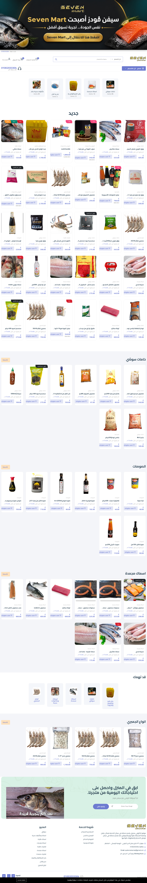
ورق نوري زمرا (41, 240)
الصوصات (19, 238)
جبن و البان (55, 94)
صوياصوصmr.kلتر (88, 500)
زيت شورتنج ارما (40, 194)
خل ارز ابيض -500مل (39, 284)
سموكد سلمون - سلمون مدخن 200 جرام (104, 607)
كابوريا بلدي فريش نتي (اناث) (59, 240)
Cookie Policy (71, 879)
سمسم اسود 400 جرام (13, 328)
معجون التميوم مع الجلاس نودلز (83, 194)
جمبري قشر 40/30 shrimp (61, 194)
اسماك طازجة (18, 146)
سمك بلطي (17, 148)
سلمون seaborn (40, 607)
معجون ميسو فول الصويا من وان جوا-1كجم (128, 393)
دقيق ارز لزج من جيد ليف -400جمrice (82, 328)
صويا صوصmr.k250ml (62, 500)
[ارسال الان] (56, 59)
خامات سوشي (110, 91)
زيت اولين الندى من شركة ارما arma (33, 148)
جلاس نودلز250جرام (112, 437)
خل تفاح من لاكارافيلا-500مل (59, 393)
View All (5, 360)
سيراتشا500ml (16, 393)
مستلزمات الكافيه (90, 325)
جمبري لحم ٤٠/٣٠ (64, 755)
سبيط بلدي (140, 284)
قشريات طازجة (67, 238)
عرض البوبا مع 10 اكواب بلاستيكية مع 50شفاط (53, 328)
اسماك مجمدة (92, 91)
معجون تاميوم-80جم (87, 393)
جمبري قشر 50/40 (39, 328)
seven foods (128, 151)
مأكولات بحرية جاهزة (37, 91)
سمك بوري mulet (14, 284)
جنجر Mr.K (140, 437)
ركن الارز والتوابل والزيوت (72, 93)
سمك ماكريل (114, 148)
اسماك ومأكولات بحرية (55, 700)
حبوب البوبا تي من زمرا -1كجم (84, 148)
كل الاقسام (134, 68)
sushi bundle (65, 148)
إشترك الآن (101, 806)
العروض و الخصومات (90, 146)
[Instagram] (4, 876)
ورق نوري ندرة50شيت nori (109, 240)
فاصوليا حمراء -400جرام (110, 500)
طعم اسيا (117, 192)
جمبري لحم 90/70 (137, 755)
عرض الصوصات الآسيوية (110, 194)
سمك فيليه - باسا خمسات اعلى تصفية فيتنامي (53, 284)
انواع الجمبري (67, 192)
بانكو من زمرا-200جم (111, 393)
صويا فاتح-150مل (137, 544)
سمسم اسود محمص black (85, 240)
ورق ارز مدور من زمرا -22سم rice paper (130, 194)
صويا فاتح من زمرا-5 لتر (37, 500)
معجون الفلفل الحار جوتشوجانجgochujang (104, 284)
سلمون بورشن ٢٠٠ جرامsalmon (133, 607)
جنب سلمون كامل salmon (11, 607)
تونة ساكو (115, 328)
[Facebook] (13, 876)
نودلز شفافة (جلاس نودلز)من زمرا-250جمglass (127, 328)
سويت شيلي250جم (112, 544)
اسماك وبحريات (115, 146)
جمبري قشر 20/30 (137, 240)
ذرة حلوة (140, 500)
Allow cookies (21, 880)
